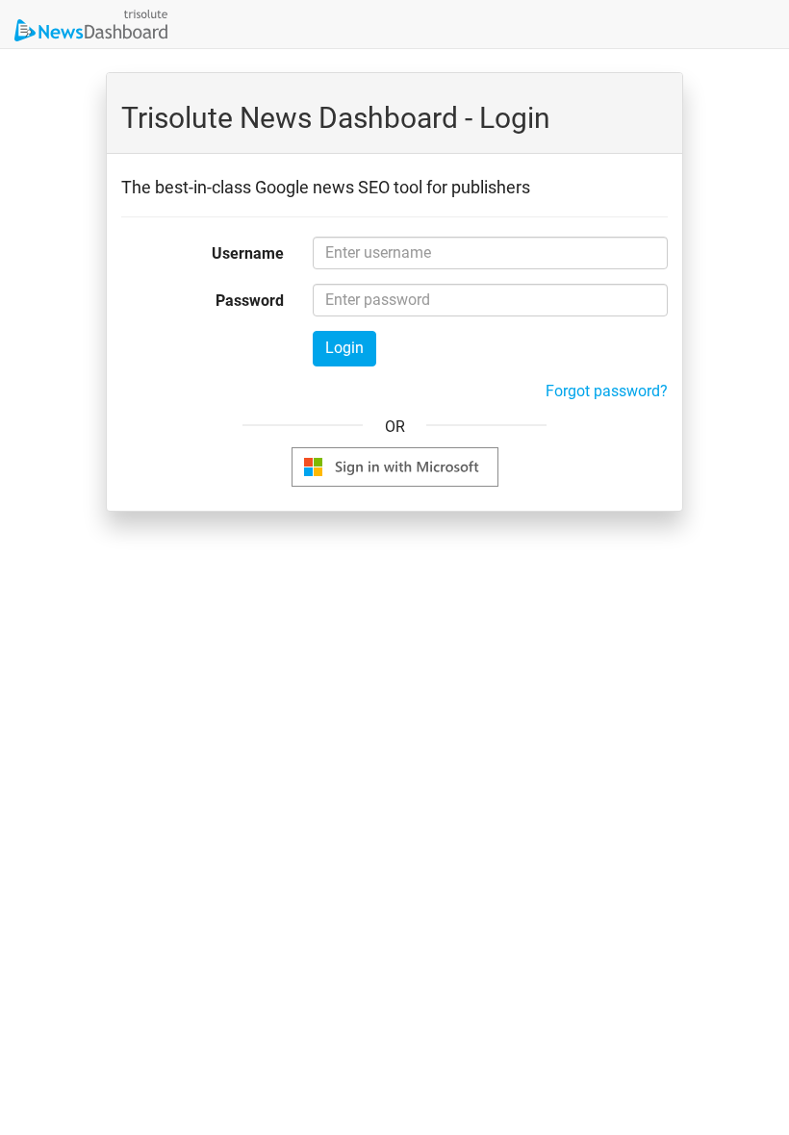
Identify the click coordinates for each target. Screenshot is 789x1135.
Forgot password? (607, 391)
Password (250, 300)
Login (344, 348)
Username (248, 253)
